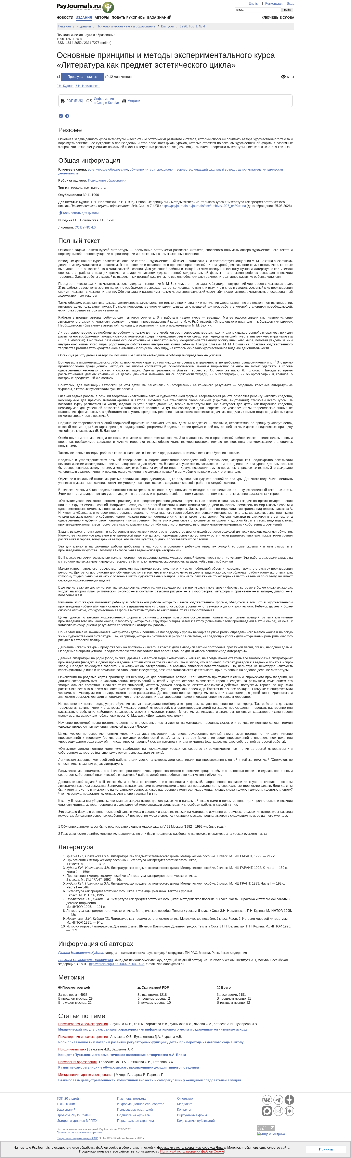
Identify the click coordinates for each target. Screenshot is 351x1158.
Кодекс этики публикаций (196, 1120)
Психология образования (77, 1062)
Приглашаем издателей (135, 1109)
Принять (326, 1149)
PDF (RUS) (74, 100)
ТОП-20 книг (66, 1104)
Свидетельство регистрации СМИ (77, 1138)
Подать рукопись (128, 17)
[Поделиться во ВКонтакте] (60, 116)
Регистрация (274, 3)
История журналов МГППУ (77, 1120)
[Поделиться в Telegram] (67, 116)
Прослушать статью (83, 76)
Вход (290, 3)
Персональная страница (135, 1120)
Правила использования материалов (79, 1132)
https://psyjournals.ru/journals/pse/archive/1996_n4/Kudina (204, 206)
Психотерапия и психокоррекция (83, 1024)
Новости (65, 17)
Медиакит (184, 1104)
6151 (290, 77)
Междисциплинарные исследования (85, 1074)
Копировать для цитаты (80, 213)
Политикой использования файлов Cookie (192, 1151)
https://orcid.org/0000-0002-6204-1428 (116, 964)
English (254, 3)
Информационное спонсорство (140, 1104)
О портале (185, 1098)
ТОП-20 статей (68, 1098)
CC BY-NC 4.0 (85, 227)
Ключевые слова (278, 17)
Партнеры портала (131, 1098)
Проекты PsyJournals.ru (74, 1115)
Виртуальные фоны (192, 1115)
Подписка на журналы (134, 1115)
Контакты (184, 1109)
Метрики (134, 100)
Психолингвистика (72, 1049)
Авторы (102, 17)
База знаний (159, 17)
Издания (84, 17)
